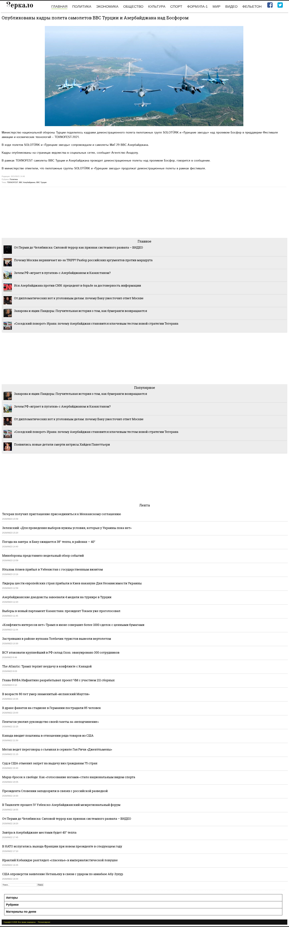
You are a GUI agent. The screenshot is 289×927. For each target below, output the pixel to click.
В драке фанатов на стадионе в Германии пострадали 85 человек (51, 708)
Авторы (12, 897)
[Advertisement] (102, 212)
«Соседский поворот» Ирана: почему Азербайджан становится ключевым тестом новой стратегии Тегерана (96, 323)
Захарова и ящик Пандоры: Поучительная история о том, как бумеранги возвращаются (80, 311)
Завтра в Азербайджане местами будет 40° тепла (39, 832)
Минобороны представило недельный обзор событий (43, 555)
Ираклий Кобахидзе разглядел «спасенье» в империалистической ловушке (60, 860)
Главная (59, 6)
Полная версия (44, 922)
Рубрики (12, 904)
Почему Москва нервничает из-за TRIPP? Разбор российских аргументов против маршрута (83, 260)
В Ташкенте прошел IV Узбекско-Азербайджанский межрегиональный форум (61, 805)
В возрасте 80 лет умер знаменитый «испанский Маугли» (45, 694)
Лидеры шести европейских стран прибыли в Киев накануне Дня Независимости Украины (72, 583)
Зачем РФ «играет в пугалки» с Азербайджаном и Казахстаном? (62, 273)
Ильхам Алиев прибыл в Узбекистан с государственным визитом (52, 569)
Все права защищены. (27, 922)
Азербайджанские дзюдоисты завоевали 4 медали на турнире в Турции (56, 597)
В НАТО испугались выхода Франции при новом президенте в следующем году (62, 846)
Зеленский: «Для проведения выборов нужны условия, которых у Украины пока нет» (66, 528)
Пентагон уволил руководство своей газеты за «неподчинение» (50, 722)
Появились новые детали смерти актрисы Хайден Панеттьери (62, 444)
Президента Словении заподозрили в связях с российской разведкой (55, 791)
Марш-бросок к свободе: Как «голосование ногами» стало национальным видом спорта (68, 777)
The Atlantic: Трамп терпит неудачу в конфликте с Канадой (47, 666)
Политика (81, 6)
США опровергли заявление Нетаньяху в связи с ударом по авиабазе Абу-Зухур (62, 874)
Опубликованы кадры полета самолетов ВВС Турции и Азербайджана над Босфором (95, 18)
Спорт (176, 6)
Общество (133, 6)
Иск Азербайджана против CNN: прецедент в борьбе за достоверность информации (77, 285)
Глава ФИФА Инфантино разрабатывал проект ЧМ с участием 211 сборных (58, 680)
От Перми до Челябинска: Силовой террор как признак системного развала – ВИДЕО (78, 247)
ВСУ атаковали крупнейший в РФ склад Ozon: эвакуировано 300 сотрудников (60, 652)
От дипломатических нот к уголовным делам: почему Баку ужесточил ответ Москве (78, 298)
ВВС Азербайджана (27, 182)
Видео (231, 6)
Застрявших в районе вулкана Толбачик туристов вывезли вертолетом (56, 639)
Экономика (107, 6)
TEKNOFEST (12, 182)
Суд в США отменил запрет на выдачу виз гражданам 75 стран (49, 763)
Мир (216, 6)
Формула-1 (197, 6)
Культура (156, 6)
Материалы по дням (21, 911)
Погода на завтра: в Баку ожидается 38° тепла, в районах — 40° (48, 542)
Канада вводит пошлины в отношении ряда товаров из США (47, 735)
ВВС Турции (41, 182)
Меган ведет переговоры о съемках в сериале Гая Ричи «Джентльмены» (57, 749)
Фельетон (252, 6)
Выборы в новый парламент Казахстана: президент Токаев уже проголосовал (61, 611)
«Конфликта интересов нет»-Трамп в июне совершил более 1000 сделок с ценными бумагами (73, 625)
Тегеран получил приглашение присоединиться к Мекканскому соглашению (61, 514)
